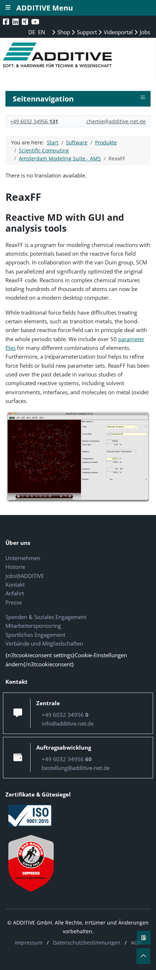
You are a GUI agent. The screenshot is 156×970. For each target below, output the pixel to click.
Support (86, 32)
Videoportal (117, 32)
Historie (15, 566)
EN (41, 32)
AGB (136, 942)
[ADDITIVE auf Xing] (25, 22)
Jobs (144, 32)
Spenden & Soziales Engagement (45, 616)
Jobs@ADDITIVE (24, 575)
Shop (63, 32)
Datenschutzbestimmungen (86, 942)
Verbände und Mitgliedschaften (44, 643)
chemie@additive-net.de (116, 121)
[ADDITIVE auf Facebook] (7, 22)
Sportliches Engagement (35, 634)
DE (32, 32)
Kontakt (15, 584)
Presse (13, 602)
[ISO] (30, 814)
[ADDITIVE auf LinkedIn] (16, 22)
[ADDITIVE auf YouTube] (36, 22)
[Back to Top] (143, 956)
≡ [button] (142, 97)
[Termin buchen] (144, 938)
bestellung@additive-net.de (76, 767)
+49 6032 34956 (34, 121)
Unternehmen (22, 558)
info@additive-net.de (68, 723)
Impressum (28, 942)
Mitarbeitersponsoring (33, 625)
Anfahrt (14, 593)
